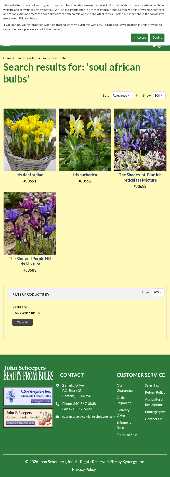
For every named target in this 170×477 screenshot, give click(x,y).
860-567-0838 (84, 403)
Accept (141, 37)
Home (7, 58)
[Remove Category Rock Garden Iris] (39, 313)
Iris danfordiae (29, 174)
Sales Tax (152, 385)
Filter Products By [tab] (30, 294)
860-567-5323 (80, 409)
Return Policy (155, 392)
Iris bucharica (85, 174)
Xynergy (129, 461)
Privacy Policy (84, 469)
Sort (106, 95)
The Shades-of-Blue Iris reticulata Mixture (140, 177)
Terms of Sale (127, 434)
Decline (157, 37)
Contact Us (153, 419)
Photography (155, 411)
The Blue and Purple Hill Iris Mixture (30, 261)
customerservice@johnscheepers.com (88, 416)
